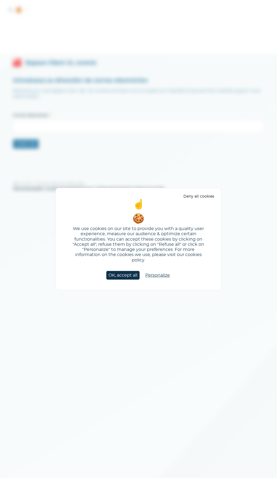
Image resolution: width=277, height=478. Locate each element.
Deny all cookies (198, 196)
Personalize (157, 275)
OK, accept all (122, 275)
